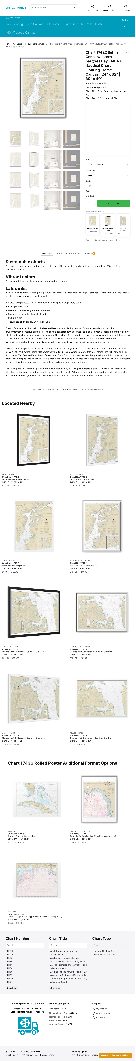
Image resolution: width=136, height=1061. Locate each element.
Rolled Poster (8, 561)
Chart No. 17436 (23, 652)
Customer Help (109, 10)
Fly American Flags (30, 1055)
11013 (9, 958)
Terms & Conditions (80, 1055)
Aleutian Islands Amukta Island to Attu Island (72, 971)
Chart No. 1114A (93, 836)
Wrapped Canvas (77, 474)
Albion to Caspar (58, 968)
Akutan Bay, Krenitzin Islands (64, 958)
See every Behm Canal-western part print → (105, 240)
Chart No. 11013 (21, 836)
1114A (9, 964)
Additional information (68, 253)
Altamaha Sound (58, 982)
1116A (9, 971)
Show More (11, 988)
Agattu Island (57, 954)
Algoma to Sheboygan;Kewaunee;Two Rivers (72, 975)
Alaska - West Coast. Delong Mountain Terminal (74, 961)
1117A (9, 975)
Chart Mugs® (12, 1055)
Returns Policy (98, 1055)
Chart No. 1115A (35, 917)
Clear (88, 191)
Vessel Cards (48, 1055)
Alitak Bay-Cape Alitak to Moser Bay (68, 978)
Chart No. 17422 (15, 480)
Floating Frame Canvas (34, 44)
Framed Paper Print (10, 474)
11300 (10, 978)
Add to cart (114, 203)
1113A (9, 961)
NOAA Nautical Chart (104, 954)
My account (93, 10)
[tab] (47, 251)
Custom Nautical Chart (105, 951)
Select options (34, 491)
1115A (9, 968)
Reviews (87, 253)
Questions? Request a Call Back (115, 1055)
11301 (9, 982)
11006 (10, 951)
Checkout (126, 10)
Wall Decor (17, 44)
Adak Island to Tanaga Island (64, 951)
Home (8, 44)
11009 (10, 954)
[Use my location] (75, 8)
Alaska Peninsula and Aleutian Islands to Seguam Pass (77, 964)
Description (47, 253)
